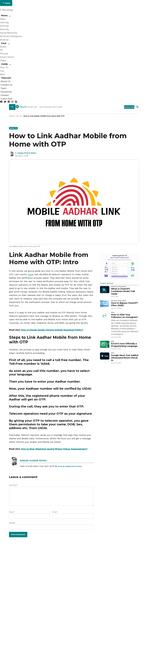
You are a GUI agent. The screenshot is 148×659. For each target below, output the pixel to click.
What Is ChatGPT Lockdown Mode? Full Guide (123, 291)
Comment (13, 485)
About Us (5, 81)
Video (3, 60)
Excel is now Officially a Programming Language (124, 344)
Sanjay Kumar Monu (27, 153)
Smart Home (7, 57)
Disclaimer (6, 91)
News (4, 15)
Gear (4, 43)
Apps (2, 19)
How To (4, 67)
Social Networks (8, 33)
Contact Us (6, 85)
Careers (5, 95)
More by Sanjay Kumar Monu (70, 466)
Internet (4, 26)
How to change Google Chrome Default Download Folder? (52, 330)
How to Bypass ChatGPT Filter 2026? (124, 304)
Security (4, 29)
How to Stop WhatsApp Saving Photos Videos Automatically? (54, 449)
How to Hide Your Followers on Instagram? (124, 315)
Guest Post (6, 98)
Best (2, 74)
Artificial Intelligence (11, 36)
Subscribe (129, 107)
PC (1, 50)
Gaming (4, 22)
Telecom (6, 78)
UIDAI (31, 274)
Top (2, 71)
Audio (3, 46)
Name (12, 512)
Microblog (7, 10)
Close (7, 3)
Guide (4, 64)
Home (11, 116)
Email (55, 512)
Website (12, 523)
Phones (4, 53)
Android (4, 39)
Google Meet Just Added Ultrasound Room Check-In (124, 358)
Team (4, 88)
